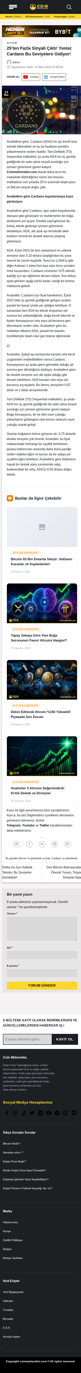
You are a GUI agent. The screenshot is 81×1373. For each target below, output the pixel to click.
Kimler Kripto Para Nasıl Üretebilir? (24, 1170)
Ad (9, 947)
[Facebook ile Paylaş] (29, 844)
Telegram (13, 825)
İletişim (7, 1249)
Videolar (8, 1300)
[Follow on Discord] (74, 1113)
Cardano (56, 858)
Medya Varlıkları (13, 1258)
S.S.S (6, 1327)
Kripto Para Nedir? (14, 1161)
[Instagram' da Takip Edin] (15, 1113)
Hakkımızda (10, 1222)
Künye (7, 1231)
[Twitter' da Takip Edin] (32, 1113)
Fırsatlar (8, 1309)
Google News (57, 76)
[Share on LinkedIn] (54, 844)
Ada (48, 858)
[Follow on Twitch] (65, 1113)
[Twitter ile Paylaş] (42, 844)
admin (16, 62)
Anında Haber (11, 1336)
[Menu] (13, 7)
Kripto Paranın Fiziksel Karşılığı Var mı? (27, 1188)
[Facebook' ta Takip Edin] (7, 1113)
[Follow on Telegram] (57, 1113)
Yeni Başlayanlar (13, 1292)
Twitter (45, 825)
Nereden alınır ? (13, 1152)
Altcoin (12, 43)
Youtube (34, 76)
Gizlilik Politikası (13, 1240)
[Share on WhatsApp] (16, 844)
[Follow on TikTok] (23, 1113)
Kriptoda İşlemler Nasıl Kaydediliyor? (26, 1179)
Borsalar (8, 1318)
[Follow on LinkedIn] (40, 1113)
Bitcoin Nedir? (11, 1143)
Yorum (12, 913)
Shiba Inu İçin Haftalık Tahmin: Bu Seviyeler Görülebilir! (17, 872)
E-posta (13, 965)
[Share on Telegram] (67, 844)
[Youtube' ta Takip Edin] (48, 1113)
